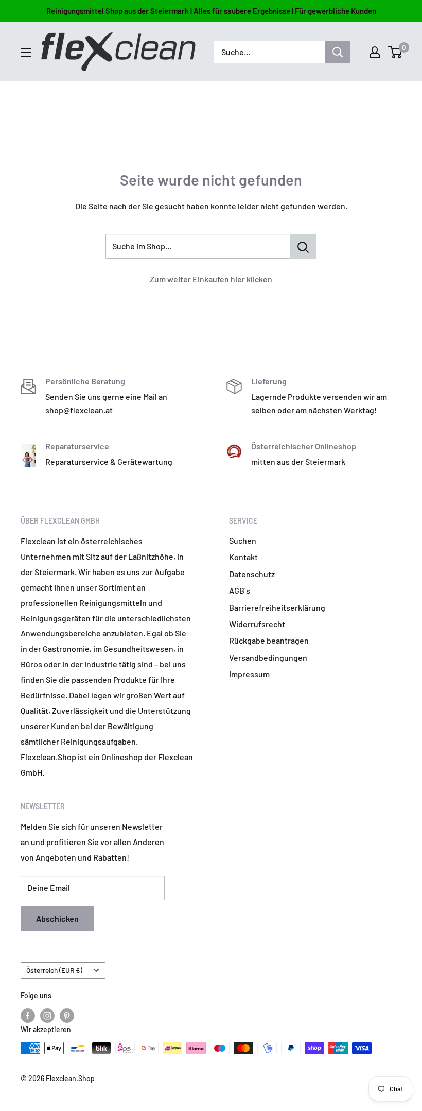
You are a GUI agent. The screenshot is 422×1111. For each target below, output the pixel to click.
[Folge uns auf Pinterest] (67, 1015)
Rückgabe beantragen (269, 640)
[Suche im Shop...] (303, 246)
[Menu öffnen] (26, 52)
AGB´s (239, 590)
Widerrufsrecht (257, 624)
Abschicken (57, 918)
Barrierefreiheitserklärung (277, 607)
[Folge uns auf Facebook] (28, 1015)
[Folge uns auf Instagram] (47, 1015)
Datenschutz (252, 574)
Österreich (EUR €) (54, 970)
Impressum (249, 674)
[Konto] (375, 52)
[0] (395, 52)
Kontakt (243, 557)
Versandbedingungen (268, 657)
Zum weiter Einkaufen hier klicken (211, 279)
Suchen (242, 540)
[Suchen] (337, 52)
